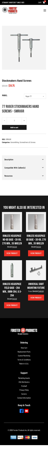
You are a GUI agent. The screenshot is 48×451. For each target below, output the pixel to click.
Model (4, 95)
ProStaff (24, 386)
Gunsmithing (15, 142)
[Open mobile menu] (45, 10)
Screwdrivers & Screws (27, 142)
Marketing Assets (24, 378)
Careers (24, 394)
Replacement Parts (24, 351)
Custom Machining (24, 355)
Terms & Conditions (24, 359)
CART (40, 2)
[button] (24, 159)
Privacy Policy (24, 390)
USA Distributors (24, 382)
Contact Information (24, 398)
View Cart (24, 348)
